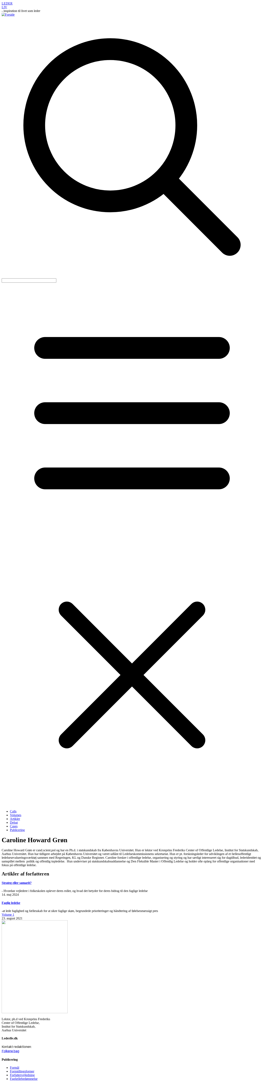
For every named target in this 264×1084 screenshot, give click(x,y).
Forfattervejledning (22, 1075)
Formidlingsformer (22, 1071)
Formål (14, 1067)
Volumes (15, 815)
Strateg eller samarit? (17, 883)
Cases (14, 826)
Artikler (15, 819)
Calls (13, 811)
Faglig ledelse (11, 903)
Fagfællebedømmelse (24, 1078)
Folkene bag (10, 1051)
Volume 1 (8, 914)
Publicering (17, 830)
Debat (14, 822)
